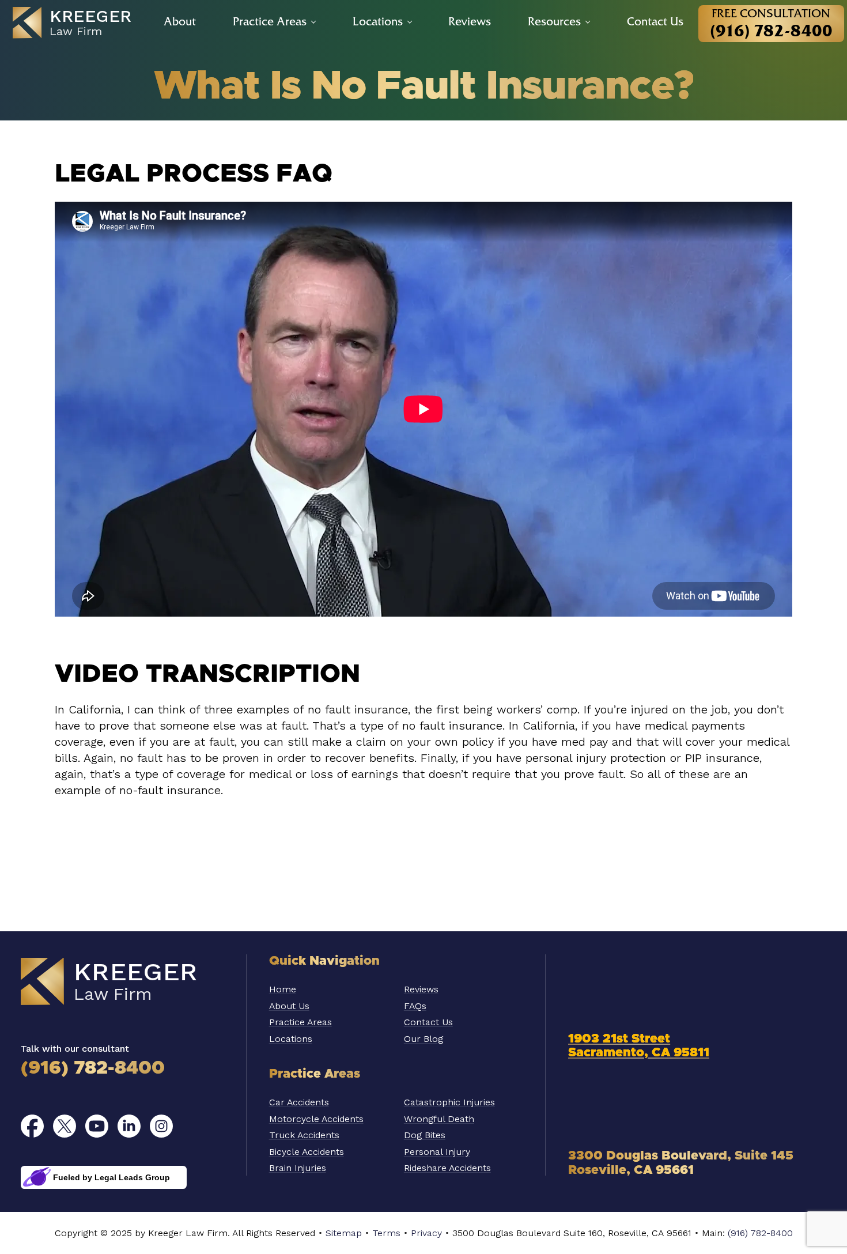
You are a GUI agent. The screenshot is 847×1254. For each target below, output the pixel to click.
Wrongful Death (439, 1118)
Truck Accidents (304, 1135)
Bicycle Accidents (306, 1151)
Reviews (469, 21)
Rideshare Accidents (447, 1167)
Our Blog (423, 1038)
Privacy (426, 1232)
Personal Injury (437, 1151)
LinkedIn (129, 1126)
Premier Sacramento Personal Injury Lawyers (78, 23)
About (180, 21)
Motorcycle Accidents (316, 1118)
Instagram (161, 1126)
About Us (289, 1005)
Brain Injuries (297, 1167)
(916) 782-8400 (93, 1068)
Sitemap (344, 1232)
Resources (554, 21)
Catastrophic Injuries (449, 1102)
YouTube (96, 1126)
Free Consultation (771, 23)
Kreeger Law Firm (124, 982)
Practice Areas (270, 21)
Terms (386, 1232)
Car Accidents (299, 1102)
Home (282, 989)
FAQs (415, 1005)
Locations (378, 21)
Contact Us (655, 21)
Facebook (32, 1126)
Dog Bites (424, 1135)
